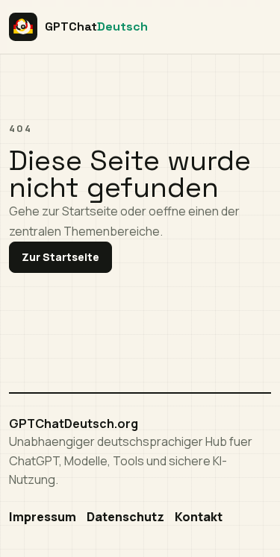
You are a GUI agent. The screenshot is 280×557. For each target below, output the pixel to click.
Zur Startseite (60, 257)
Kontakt (199, 517)
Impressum (42, 517)
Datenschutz (125, 517)
